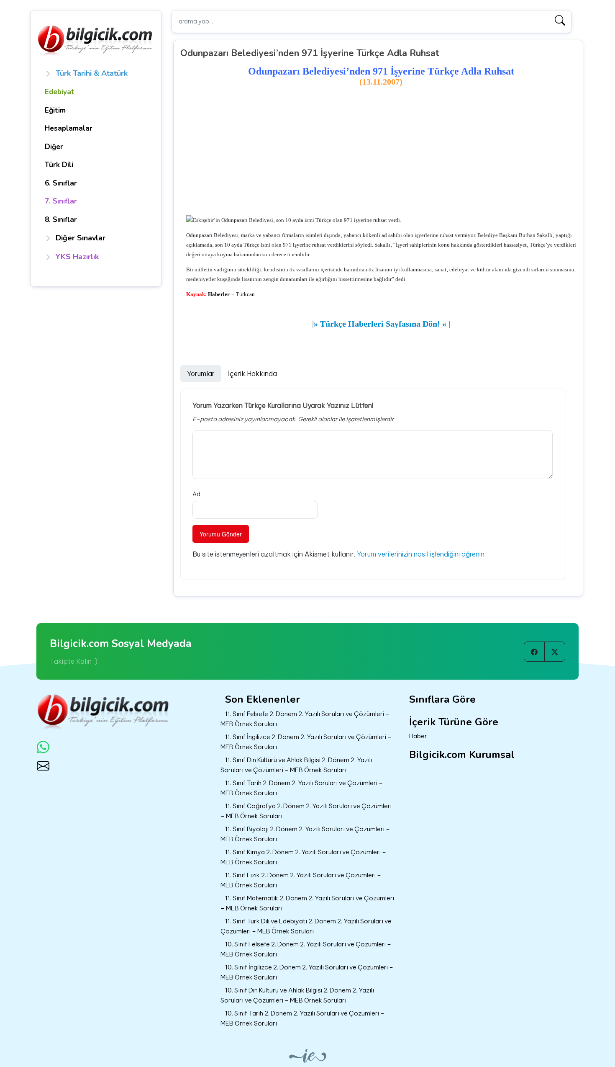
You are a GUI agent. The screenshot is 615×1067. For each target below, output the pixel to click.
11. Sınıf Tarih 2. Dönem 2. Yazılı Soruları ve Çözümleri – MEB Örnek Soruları (301, 788)
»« (380, 323)
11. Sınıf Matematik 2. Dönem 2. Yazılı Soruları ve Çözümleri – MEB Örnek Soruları (307, 903)
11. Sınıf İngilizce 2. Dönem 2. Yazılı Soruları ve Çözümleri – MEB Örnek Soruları (306, 742)
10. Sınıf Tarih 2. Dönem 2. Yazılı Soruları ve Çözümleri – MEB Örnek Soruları (302, 1018)
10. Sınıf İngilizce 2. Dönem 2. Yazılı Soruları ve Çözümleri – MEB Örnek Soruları (306, 972)
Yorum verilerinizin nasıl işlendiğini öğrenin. (421, 554)
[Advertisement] (381, 151)
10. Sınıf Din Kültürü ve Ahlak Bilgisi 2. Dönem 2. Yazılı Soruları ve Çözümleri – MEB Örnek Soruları (297, 995)
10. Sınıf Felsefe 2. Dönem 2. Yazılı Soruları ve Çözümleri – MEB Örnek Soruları (305, 949)
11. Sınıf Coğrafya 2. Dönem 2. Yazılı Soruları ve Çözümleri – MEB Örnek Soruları (306, 811)
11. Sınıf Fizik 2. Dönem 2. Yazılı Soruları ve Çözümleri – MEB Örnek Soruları (300, 880)
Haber (418, 736)
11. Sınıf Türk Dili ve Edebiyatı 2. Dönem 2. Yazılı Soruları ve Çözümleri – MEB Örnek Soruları (306, 926)
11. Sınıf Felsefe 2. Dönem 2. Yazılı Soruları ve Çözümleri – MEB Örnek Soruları (305, 719)
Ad (196, 494)
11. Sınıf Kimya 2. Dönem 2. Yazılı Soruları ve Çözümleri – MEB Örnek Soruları (303, 857)
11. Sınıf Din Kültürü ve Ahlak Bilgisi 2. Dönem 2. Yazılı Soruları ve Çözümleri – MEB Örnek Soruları (296, 765)
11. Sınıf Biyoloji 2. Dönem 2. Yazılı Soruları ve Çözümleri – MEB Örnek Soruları (305, 834)
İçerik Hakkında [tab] (252, 373)
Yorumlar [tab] (201, 373)
